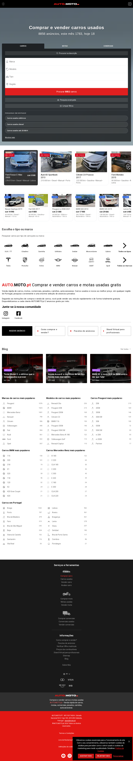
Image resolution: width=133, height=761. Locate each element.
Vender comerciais (66, 625)
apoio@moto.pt (70, 721)
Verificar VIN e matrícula (66, 646)
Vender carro (66, 582)
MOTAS (65, 46)
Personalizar (118, 756)
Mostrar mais (10, 137)
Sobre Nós (66, 665)
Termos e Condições (66, 733)
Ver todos (124, 349)
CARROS (23, 46)
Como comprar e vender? (49, 331)
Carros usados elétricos (16, 118)
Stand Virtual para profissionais (115, 331)
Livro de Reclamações (66, 740)
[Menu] (3, 3)
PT (67, 674)
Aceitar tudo (86, 756)
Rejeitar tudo (103, 756)
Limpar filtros (68, 106)
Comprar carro (66, 576)
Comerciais (108, 46)
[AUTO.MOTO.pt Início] (66, 4)
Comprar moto (67, 599)
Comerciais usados (66, 622)
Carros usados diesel (15, 124)
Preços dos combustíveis (66, 649)
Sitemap (66, 656)
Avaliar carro (66, 585)
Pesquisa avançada (68, 100)
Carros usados (66, 579)
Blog (66, 659)
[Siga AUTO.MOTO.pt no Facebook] (63, 756)
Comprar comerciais (66, 618)
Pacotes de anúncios (84, 331)
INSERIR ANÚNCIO (17, 331)
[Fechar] (129, 740)
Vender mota (66, 605)
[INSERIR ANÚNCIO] (129, 3)
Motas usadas (66, 602)
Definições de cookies (67, 747)
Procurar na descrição (68, 53)
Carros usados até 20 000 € (17, 131)
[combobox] (67, 61)
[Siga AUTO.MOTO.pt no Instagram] (70, 756)
